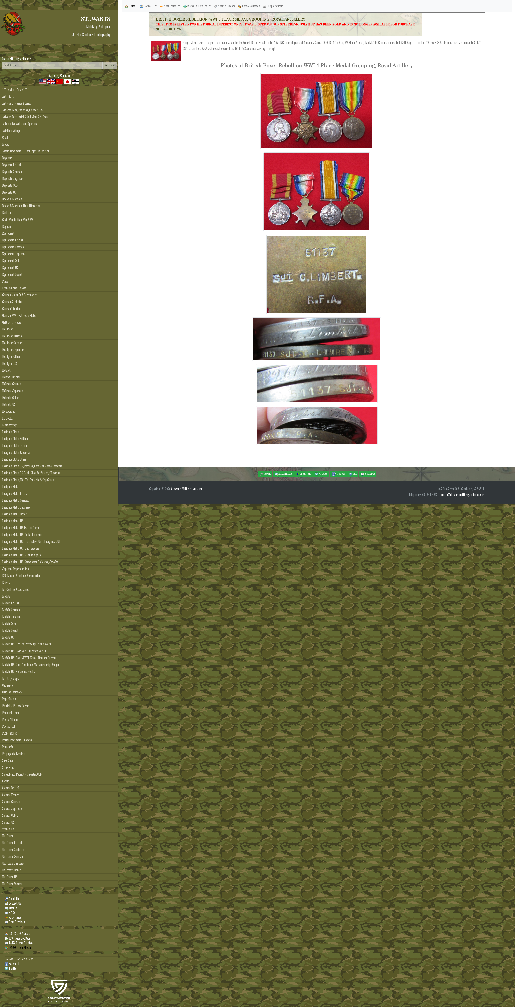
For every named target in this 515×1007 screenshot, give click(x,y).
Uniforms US (10, 877)
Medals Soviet (10, 630)
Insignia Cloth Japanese (16, 452)
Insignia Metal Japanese (16, 507)
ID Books (7, 418)
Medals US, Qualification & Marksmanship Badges (30, 664)
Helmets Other (10, 397)
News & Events (226, 6)
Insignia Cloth (10, 432)
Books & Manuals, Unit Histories (21, 206)
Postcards (7, 747)
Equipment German (13, 247)
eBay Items (14, 917)
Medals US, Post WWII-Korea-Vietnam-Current (29, 658)
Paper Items (9, 699)
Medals (6, 596)
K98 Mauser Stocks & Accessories (21, 575)
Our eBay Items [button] (305, 473)
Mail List (14, 908)
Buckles (6, 212)
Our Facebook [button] (340, 473)
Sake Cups (7, 760)
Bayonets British (11, 165)
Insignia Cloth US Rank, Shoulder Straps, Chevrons (31, 473)
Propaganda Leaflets (13, 753)
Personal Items (10, 712)
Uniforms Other (11, 870)
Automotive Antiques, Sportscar (20, 123)
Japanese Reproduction (15, 569)
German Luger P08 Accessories (19, 295)
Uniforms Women (12, 884)
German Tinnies (11, 308)
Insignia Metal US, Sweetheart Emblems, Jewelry (30, 562)
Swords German (11, 801)
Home (131, 6)
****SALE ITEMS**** (15, 89)
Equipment (8, 233)
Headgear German (12, 343)
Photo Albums (10, 719)
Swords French (10, 795)
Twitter (13, 968)
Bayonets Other (11, 185)
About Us (13, 898)
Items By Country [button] (197, 6)
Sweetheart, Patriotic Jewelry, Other (23, 774)
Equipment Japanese (14, 254)
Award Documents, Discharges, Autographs (26, 151)
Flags (5, 281)
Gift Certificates (11, 322)
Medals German (11, 610)
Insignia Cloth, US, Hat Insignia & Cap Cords (28, 480)
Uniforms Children (13, 849)
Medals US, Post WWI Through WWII (24, 651)
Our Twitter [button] (323, 473)
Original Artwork (12, 692)
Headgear (7, 329)
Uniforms (7, 836)
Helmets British (11, 377)
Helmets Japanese (12, 391)
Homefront (8, 411)
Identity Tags (10, 425)
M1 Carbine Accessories (16, 589)
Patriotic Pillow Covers (15, 705)
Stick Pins (8, 767)
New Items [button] (170, 6)
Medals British (10, 603)
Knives (6, 582)
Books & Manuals (12, 199)
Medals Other (10, 623)
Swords (6, 781)
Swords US (8, 822)
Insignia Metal (10, 486)
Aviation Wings (11, 130)
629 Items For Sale (19, 938)
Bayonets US (9, 192)
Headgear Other (11, 356)
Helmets (7, 370)
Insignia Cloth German (15, 445)
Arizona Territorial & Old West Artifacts (25, 117)
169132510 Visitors (19, 933)
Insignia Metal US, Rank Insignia (21, 555)
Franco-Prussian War (14, 288)
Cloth (5, 137)
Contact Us (14, 903)
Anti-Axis (8, 96)
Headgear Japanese (13, 349)
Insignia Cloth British (15, 438)
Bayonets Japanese (13, 178)
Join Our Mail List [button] (285, 473)
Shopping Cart (274, 6)
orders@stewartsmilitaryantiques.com (462, 494)
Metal (5, 144)
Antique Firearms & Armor (17, 103)
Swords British (11, 788)
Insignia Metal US (12, 521)
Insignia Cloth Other (14, 459)
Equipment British (12, 240)
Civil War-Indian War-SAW (18, 219)
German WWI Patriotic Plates (19, 315)
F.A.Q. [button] (354, 473)
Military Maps (10, 678)
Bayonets (7, 158)
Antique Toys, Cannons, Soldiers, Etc (23, 110)
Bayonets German (12, 171)
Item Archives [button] (369, 473)
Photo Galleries (250, 6)
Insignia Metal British (15, 493)
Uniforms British (12, 842)
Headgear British (12, 336)
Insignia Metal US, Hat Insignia (20, 548)
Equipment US (10, 267)
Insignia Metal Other (14, 514)
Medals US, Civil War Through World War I (26, 644)
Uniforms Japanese (13, 863)
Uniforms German (12, 856)
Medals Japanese (12, 616)
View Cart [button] (267, 473)
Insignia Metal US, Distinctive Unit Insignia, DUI (31, 541)
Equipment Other (12, 260)
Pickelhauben (9, 733)
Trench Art (8, 829)
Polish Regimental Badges (17, 740)
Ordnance (7, 685)
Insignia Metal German (15, 500)
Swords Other (10, 815)
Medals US (8, 637)
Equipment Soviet (12, 274)
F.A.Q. (11, 912)
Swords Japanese (12, 808)
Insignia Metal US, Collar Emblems (22, 534)
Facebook (14, 963)
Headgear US (9, 363)
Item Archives (16, 922)
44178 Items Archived (21, 943)
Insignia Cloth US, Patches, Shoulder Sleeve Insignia (32, 466)
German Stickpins (12, 301)
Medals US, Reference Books (18, 671)
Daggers (6, 226)
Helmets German (11, 384)
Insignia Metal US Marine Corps (20, 527)
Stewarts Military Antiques (186, 489)
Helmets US (9, 404)
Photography (9, 726)
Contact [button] (148, 6)
